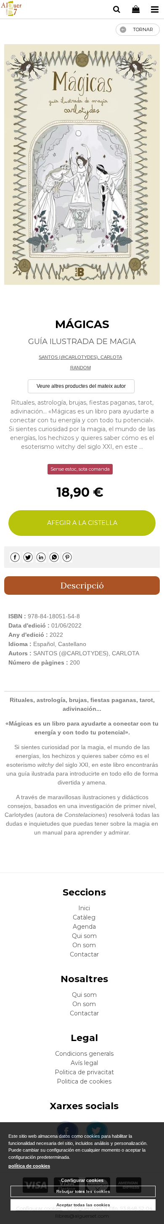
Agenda (84, 926)
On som (84, 945)
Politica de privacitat (84, 1072)
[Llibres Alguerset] (11, 9)
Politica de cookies (84, 1081)
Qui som (84, 936)
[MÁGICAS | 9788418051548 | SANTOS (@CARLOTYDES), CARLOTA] (82, 164)
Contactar (84, 954)
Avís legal (84, 1063)
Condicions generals (84, 1053)
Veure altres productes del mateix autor (81, 386)
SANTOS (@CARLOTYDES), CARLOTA (80, 357)
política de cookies (29, 1165)
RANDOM (80, 367)
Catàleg (84, 917)
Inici (84, 908)
